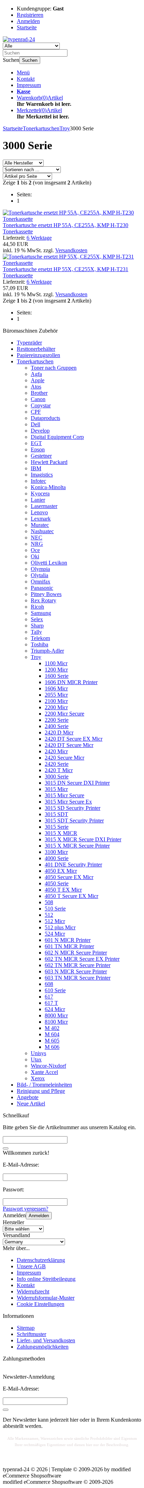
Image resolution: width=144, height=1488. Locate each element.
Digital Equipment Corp (57, 437)
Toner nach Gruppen (54, 368)
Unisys (38, 1053)
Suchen (29, 60)
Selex (37, 619)
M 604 (52, 1034)
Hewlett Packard (49, 462)
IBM (36, 468)
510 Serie (55, 909)
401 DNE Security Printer (73, 865)
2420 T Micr (59, 770)
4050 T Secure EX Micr (71, 896)
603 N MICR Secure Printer (76, 971)
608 (49, 984)
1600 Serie (57, 676)
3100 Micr (56, 852)
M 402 (52, 1028)
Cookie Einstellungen (40, 1304)
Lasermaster (44, 506)
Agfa (36, 374)
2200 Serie (57, 720)
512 (49, 915)
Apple (37, 380)
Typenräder (29, 343)
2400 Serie (57, 726)
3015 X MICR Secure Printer (77, 846)
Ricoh (37, 607)
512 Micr (55, 921)
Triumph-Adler (47, 651)
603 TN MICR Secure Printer (77, 978)
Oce (35, 550)
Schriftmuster (31, 1334)
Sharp (37, 626)
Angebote (27, 1097)
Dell (35, 424)
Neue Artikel (31, 1103)
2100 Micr (56, 701)
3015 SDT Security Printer (74, 820)
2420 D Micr (59, 732)
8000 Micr (56, 1015)
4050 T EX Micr (63, 890)
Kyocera (40, 493)
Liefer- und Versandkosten (46, 1340)
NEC (36, 537)
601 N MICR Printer (68, 940)
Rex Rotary (43, 600)
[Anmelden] (5, 1410)
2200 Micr (56, 707)
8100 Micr (56, 1022)
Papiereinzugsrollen (38, 355)
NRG (37, 544)
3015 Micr (56, 789)
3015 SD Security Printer (72, 808)
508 (49, 902)
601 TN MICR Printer (69, 946)
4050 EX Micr (61, 871)
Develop (40, 431)
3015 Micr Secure (64, 795)
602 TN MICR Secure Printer (77, 965)
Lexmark (41, 519)
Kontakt (26, 79)
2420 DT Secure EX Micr (73, 739)
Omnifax (40, 582)
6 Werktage (39, 238)
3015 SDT (56, 814)
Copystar (41, 405)
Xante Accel (44, 1072)
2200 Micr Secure (64, 714)
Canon (38, 399)
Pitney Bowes (46, 594)
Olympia (40, 569)
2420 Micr (56, 751)
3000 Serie (57, 776)
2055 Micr (56, 695)
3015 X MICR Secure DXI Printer (83, 839)
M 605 (52, 1041)
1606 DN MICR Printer (71, 682)
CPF (36, 412)
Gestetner (41, 456)
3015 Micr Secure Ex (68, 802)
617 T (51, 1003)
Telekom (40, 638)
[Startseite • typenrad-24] (19, 39)
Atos (36, 387)
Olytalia (39, 575)
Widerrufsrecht (33, 1291)
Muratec (40, 525)
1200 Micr (56, 670)
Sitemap (26, 1328)
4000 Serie (57, 858)
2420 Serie (57, 764)
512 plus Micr (60, 927)
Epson (38, 449)
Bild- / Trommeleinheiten (44, 1085)
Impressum (29, 85)
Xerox (38, 1078)
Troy (36, 657)
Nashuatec (42, 531)
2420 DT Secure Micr (69, 745)
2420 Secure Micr (64, 758)
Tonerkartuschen (35, 361)
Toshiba (39, 644)
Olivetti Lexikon (49, 563)
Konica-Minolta (48, 487)
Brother (39, 393)
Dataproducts (45, 418)
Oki (35, 556)
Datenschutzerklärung (41, 1260)
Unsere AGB (31, 1266)
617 (49, 997)
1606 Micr (56, 688)
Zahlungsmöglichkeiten (43, 1347)
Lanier (38, 500)
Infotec (38, 481)
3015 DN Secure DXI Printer (77, 783)
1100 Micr (56, 663)
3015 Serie (57, 827)
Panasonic (42, 588)
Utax (36, 1059)
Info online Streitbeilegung (46, 1279)
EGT (36, 443)
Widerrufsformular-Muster (45, 1298)
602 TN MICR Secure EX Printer (82, 959)
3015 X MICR (61, 833)
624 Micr (55, 1009)
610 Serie (55, 990)
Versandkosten (71, 250)
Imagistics (42, 475)
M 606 (52, 1047)
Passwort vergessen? (25, 1209)
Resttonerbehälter (36, 349)
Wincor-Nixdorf (48, 1066)
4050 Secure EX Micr (69, 877)
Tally (36, 632)
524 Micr (55, 934)
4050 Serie (57, 883)
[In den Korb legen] (5, 1148)
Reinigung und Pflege (41, 1091)
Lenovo (39, 512)
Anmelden (39, 1215)
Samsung (41, 613)
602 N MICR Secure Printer (76, 953)
